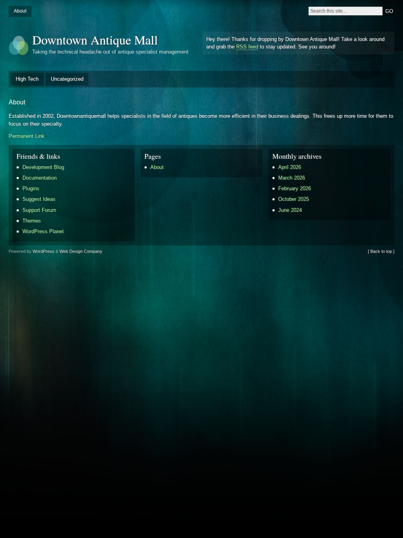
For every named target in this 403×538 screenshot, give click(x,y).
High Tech (27, 79)
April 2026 (289, 167)
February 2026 (294, 188)
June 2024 (290, 210)
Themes (31, 221)
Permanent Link (26, 136)
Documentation (39, 178)
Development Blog (43, 167)
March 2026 (291, 178)
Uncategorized (67, 79)
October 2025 (293, 199)
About (20, 11)
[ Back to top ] (381, 251)
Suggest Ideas (38, 199)
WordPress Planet (43, 231)
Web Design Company (80, 251)
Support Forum (39, 210)
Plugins (30, 188)
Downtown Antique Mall (95, 39)
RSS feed (247, 47)
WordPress (43, 251)
